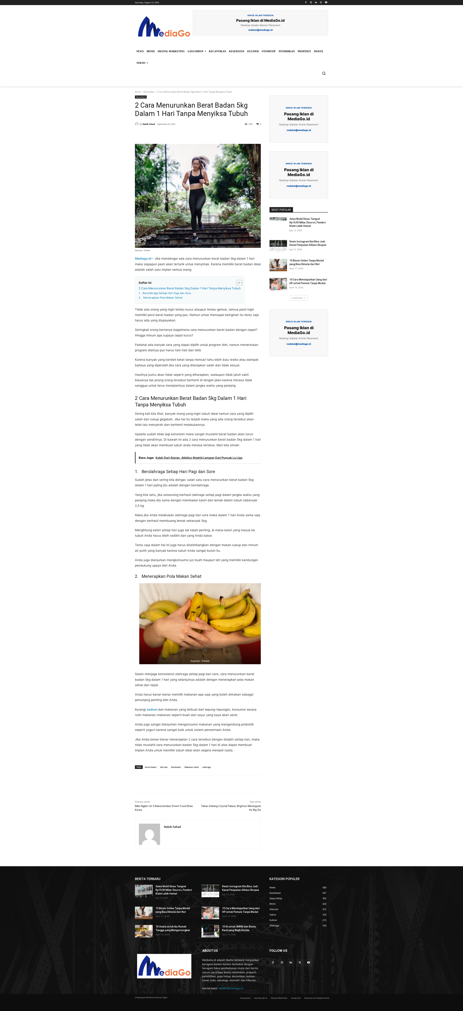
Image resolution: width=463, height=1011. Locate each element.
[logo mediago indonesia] (164, 27)
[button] (323, 73)
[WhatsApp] (184, 134)
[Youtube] (326, 3)
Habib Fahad (149, 124)
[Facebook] (306, 3)
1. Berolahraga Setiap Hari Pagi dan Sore (165, 293)
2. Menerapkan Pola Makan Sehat (160, 297)
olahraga (206, 767)
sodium (152, 709)
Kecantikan (148, 91)
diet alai (163, 767)
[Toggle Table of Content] (237, 283)
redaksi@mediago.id (230, 988)
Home (138, 91)
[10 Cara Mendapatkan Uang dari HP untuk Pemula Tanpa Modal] (278, 284)
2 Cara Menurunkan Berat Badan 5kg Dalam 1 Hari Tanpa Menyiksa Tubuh (190, 288)
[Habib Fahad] (137, 124)
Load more (297, 297)
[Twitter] (321, 3)
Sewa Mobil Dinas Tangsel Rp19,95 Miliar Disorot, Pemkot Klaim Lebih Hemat (307, 222)
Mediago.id (143, 258)
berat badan (150, 767)
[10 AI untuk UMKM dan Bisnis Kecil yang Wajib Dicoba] (210, 931)
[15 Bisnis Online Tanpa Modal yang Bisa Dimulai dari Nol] (278, 265)
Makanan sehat (191, 767)
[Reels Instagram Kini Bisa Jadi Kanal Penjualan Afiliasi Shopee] (278, 246)
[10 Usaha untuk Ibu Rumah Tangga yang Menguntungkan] (144, 931)
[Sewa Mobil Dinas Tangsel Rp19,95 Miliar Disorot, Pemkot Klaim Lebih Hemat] (278, 223)
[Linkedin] (316, 3)
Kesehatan (176, 767)
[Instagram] (311, 3)
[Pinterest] (176, 134)
